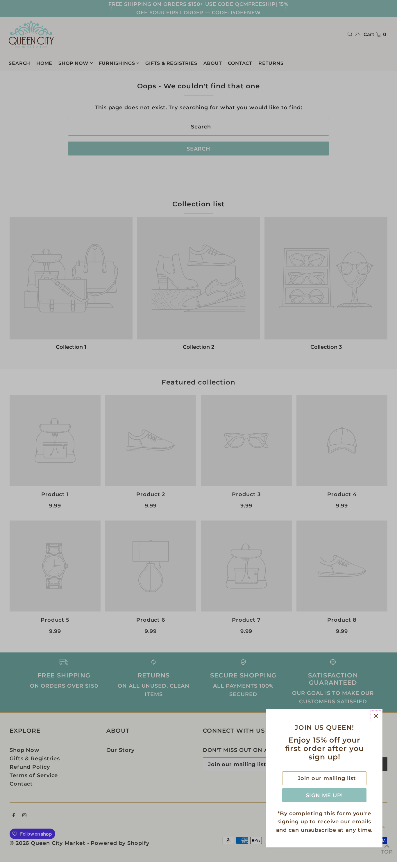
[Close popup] (376, 716)
